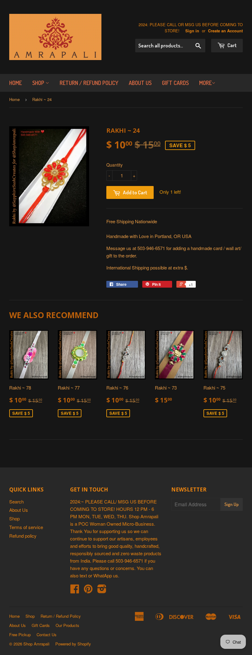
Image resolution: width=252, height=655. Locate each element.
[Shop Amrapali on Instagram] (102, 590)
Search (16, 501)
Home (15, 82)
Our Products (67, 625)
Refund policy (23, 535)
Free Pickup (20, 634)
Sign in (192, 31)
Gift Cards (175, 82)
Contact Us (47, 634)
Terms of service (26, 527)
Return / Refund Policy (89, 82)
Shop (38, 82)
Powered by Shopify (73, 644)
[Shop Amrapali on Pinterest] (88, 590)
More (205, 82)
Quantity (114, 165)
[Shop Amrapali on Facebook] (74, 590)
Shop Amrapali (36, 644)
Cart (231, 45)
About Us (140, 82)
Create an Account (225, 31)
